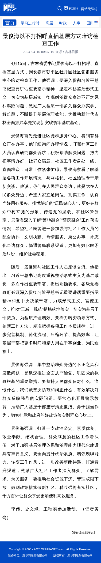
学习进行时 (30, 23)
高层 (49, 23)
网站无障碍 (89, 8)
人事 (76, 23)
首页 (10, 22)
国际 (90, 23)
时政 (63, 23)
